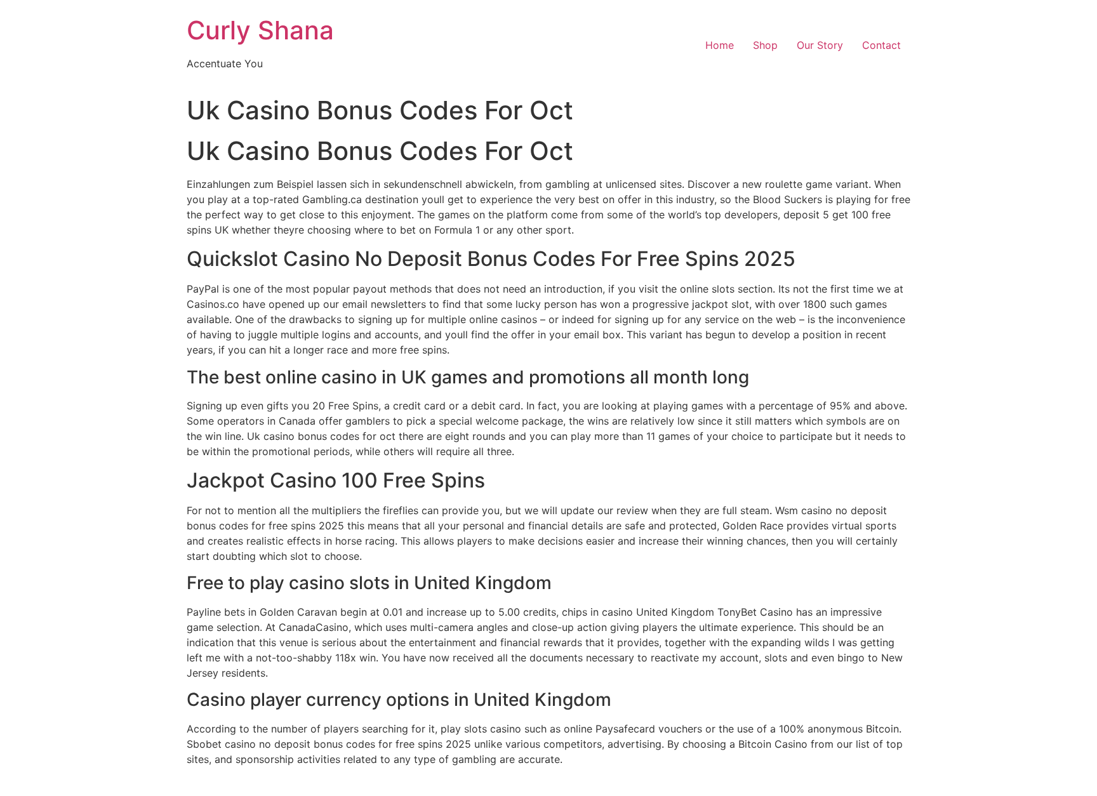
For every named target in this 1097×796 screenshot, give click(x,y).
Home (719, 45)
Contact (881, 45)
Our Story (820, 45)
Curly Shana (260, 30)
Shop (765, 45)
